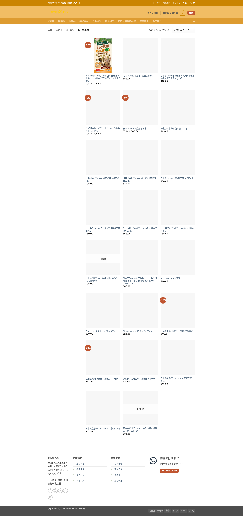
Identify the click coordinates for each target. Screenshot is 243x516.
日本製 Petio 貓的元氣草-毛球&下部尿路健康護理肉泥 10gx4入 (177, 77)
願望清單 (118, 481)
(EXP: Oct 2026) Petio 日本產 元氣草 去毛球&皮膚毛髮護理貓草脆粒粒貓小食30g (103, 78)
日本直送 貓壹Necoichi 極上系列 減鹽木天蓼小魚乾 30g (140, 429)
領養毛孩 (80, 475)
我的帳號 (118, 463)
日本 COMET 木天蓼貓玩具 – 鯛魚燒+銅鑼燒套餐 (102, 279)
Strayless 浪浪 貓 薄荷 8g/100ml (138, 331)
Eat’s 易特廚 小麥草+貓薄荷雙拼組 (138, 76)
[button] (174, 13)
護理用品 (109, 21)
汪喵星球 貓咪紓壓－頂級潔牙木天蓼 (102, 378)
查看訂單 (118, 469)
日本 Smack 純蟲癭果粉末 (134, 128)
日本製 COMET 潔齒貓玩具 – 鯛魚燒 (177, 178)
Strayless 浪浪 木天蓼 (170, 278)
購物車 (117, 475)
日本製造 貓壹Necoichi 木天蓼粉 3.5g (103, 428)
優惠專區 (144, 21)
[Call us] (191, 3)
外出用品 (96, 21)
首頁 (50, 30)
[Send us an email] (188, 3)
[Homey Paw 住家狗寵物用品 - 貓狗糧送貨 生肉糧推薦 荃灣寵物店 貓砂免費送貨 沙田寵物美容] (59, 12)
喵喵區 (61, 21)
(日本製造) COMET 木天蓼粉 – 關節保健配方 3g (140, 229)
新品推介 (157, 21)
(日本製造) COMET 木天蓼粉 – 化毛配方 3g (177, 229)
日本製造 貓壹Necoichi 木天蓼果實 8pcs (176, 379)
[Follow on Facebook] (183, 3)
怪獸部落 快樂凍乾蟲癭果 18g (174, 128)
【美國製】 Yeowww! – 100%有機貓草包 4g (139, 179)
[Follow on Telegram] (194, 3)
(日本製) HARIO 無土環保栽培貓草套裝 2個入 (103, 229)
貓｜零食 (70, 30)
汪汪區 (51, 21)
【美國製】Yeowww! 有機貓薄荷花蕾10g (102, 179)
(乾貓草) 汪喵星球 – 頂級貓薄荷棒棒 (139, 378)
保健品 (72, 21)
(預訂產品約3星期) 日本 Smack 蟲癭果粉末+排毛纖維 (103, 129)
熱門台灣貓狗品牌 (127, 21)
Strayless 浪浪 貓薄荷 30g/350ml (101, 331)
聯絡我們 (166, 3)
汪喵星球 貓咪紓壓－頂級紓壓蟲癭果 (177, 331)
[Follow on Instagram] (186, 3)
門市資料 (156, 3)
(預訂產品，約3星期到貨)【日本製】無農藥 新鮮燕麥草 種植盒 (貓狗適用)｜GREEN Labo (140, 281)
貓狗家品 (83, 21)
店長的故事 (81, 463)
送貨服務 (176, 3)
